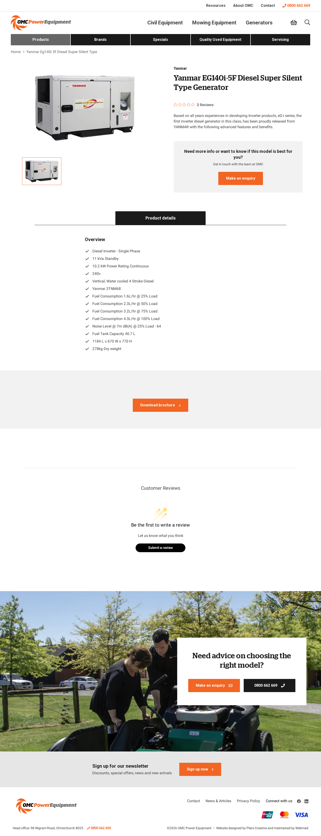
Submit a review (160, 548)
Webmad (301, 828)
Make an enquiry (240, 178)
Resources (216, 5)
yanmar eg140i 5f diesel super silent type (61, 52)
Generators (259, 23)
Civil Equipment (165, 23)
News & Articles (218, 801)
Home (16, 52)
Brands (100, 39)
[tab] (160, 218)
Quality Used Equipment (220, 39)
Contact (268, 5)
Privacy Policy (248, 801)
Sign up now (197, 769)
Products (40, 39)
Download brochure (157, 405)
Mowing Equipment (214, 23)
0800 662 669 (298, 5)
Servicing (280, 39)
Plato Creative (257, 828)
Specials (160, 39)
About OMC (243, 5)
